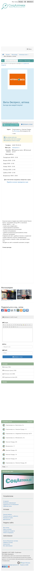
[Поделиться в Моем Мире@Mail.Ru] (18, 310)
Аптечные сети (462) (9, 374)
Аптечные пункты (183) (10, 370)
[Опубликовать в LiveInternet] (11, 310)
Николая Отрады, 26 (11, 450)
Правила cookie (24, 565)
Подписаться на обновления (11, 504)
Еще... (4, 467)
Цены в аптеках (7, 529)
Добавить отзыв (27, 124)
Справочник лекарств (9, 531)
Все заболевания (7, 546)
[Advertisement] (17, 28)
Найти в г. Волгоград (24, 61)
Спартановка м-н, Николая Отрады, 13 (15, 429)
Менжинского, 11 (10, 446)
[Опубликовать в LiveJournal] (15, 310)
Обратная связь (7, 506)
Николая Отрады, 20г (11, 442)
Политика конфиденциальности (10, 565)
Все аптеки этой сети (11, 137)
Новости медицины (8, 532)
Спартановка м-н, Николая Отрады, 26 (15, 463)
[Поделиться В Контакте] (27, 310)
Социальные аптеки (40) (10, 377)
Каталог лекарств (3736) (11, 125)
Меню (30, 49)
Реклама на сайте (8, 517)
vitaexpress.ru (15, 147)
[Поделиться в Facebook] (2, 310)
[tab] (17, 466)
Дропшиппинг (6, 519)
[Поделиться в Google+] (5, 310)
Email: (5, 350)
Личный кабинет (7, 514)
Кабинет (30, 1)
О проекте (6, 501)
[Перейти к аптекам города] (25, 2)
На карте (30, 421)
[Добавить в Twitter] (24, 310)
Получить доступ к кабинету (10, 516)
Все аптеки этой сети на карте (12, 139)
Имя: (4, 344)
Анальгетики (6, 544)
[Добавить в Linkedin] (8, 310)
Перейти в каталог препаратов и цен (17, 182)
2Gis (12, 300)
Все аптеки (6, 527)
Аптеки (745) (7, 367)
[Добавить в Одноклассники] (21, 310)
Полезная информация (9, 503)
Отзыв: (6, 322)
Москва (21, 1)
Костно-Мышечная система (10, 541)
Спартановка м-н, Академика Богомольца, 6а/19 (18, 433)
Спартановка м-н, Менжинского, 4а (14, 437)
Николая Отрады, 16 (11, 454)
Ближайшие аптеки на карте (12, 140)
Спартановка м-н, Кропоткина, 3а (14, 425)
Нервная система (8, 542)
